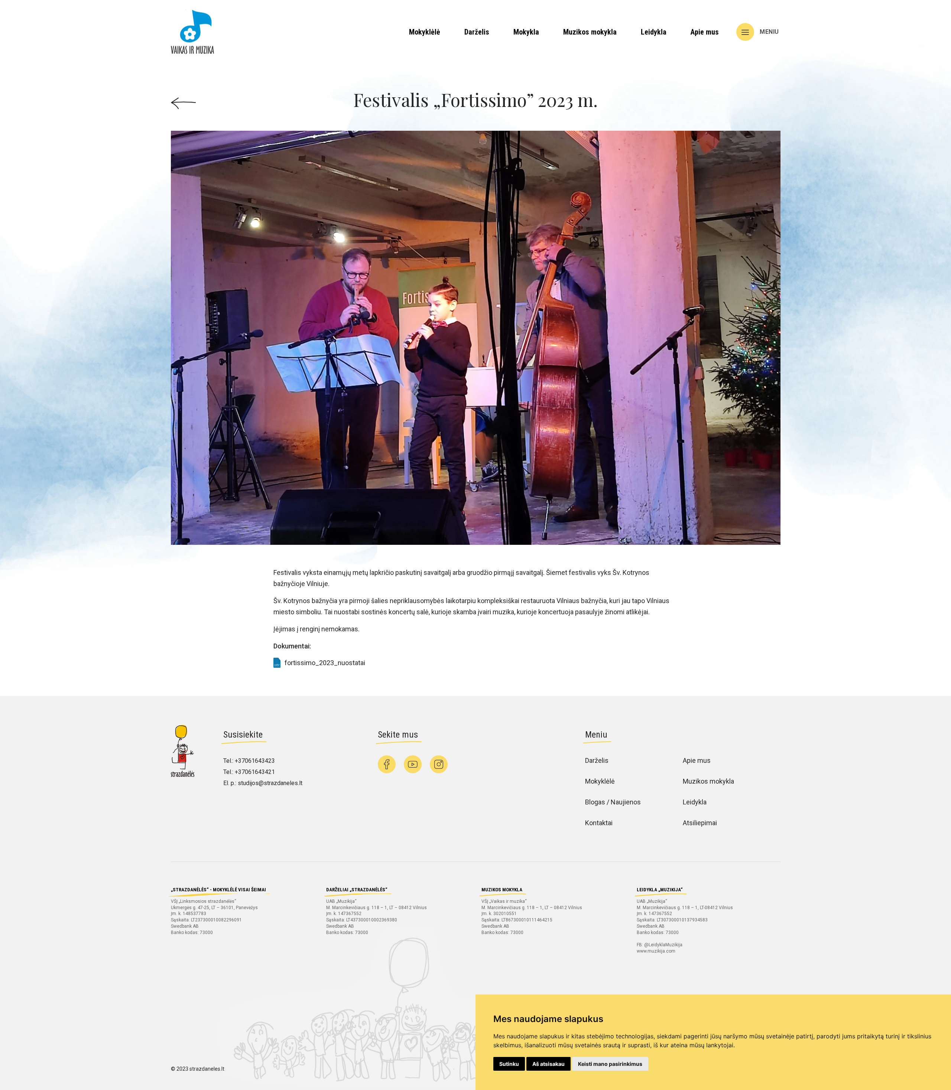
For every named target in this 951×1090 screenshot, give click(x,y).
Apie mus (705, 31)
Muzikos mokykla (590, 31)
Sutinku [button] (509, 1064)
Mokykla (526, 31)
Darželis (476, 31)
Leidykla (653, 31)
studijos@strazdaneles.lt (270, 783)
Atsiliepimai (700, 823)
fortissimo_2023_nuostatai (325, 663)
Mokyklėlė (424, 31)
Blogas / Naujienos (613, 802)
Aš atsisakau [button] (548, 1064)
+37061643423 (255, 760)
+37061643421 (255, 771)
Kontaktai (599, 823)
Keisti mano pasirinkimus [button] (610, 1064)
